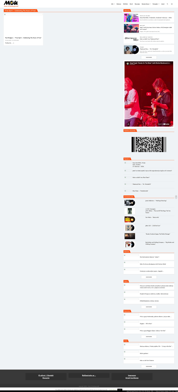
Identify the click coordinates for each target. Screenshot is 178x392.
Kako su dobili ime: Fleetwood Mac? (149, 39)
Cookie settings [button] (112, 389)
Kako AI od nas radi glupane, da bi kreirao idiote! (153, 264)
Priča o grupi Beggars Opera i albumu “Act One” (153, 331)
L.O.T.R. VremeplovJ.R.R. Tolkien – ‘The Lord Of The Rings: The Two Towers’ (158, 211)
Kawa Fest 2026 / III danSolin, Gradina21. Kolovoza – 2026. (156, 18)
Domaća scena (145, 4)
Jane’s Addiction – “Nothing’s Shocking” (156, 201)
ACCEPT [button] (119, 389)
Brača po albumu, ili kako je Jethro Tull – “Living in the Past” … (156, 346)
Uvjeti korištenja (132, 378)
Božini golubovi (144, 353)
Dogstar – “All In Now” (146, 324)
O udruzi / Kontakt (45, 375)
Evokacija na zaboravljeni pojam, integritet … (152, 271)
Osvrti (131, 4)
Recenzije (137, 4)
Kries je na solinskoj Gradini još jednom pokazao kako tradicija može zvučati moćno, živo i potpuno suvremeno (156, 287)
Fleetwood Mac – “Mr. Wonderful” (149, 49)
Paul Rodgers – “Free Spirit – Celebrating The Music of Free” (23, 38)
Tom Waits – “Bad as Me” (152, 217)
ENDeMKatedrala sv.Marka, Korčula (149, 301)
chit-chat (125, 4)
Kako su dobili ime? (143, 37)
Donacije (46, 378)
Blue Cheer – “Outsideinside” (140, 191)
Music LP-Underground (11, 6)
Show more (149, 57)
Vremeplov (155, 4)
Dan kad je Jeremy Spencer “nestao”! (149, 257)
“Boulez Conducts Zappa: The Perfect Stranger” (158, 234)
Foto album (148, 15)
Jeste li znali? (142, 25)
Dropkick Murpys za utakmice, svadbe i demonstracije (154, 294)
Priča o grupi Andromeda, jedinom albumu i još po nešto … (155, 316)
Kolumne (119, 4)
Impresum (132, 375)
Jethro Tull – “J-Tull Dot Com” (153, 226)
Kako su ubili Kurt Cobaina (147, 360)
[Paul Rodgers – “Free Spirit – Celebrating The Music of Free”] (23, 25)
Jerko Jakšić (9, 40)
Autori (162, 4)
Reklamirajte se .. (89, 375)
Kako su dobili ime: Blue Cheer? (141, 177)
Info (112, 4)
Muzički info (150, 37)
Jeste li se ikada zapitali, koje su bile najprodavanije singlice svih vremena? (152, 171)
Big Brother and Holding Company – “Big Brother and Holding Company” (160, 243)
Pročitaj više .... (9, 43)
